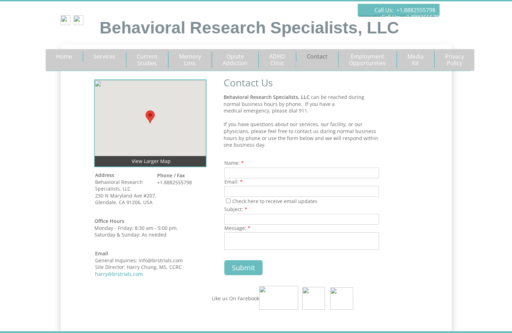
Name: (234, 163)
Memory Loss (190, 60)
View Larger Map (151, 161)
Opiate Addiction (235, 60)
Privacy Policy (454, 60)
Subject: (235, 209)
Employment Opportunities (367, 60)
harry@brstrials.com (119, 274)
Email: (233, 181)
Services (104, 56)
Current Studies (147, 60)
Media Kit (416, 60)
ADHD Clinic (277, 60)
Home (64, 56)
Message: (237, 228)
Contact (317, 56)
